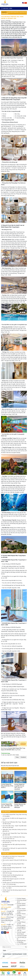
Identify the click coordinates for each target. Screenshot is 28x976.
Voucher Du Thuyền (22, 935)
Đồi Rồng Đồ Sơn (21, 940)
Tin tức (19, 749)
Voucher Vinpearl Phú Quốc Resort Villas (21, 905)
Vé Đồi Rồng (20, 942)
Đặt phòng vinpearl (17, 954)
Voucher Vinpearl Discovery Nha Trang (21, 918)
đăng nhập (8, 765)
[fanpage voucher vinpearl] (2, 932)
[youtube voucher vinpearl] (7, 932)
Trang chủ (3, 12)
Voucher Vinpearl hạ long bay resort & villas (21, 910)
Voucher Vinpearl (21, 898)
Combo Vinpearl (7, 954)
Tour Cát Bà (20, 944)
